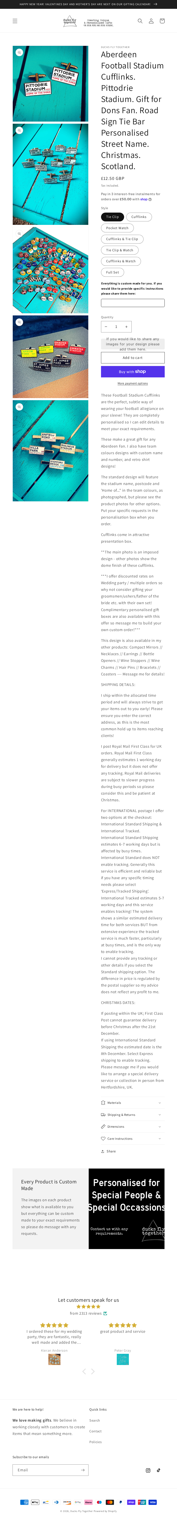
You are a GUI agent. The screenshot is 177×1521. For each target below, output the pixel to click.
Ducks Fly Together (81, 1511)
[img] (88, 1306)
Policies (95, 1442)
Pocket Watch (117, 228)
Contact (95, 1431)
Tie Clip (112, 217)
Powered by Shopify (105, 1511)
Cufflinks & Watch (121, 261)
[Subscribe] (82, 1470)
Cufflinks (139, 217)
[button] (15, 20)
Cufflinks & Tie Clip (122, 239)
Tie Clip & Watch (119, 250)
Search (94, 1420)
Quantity (107, 317)
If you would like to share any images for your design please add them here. (133, 344)
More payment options (133, 383)
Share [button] (111, 1151)
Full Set (112, 272)
